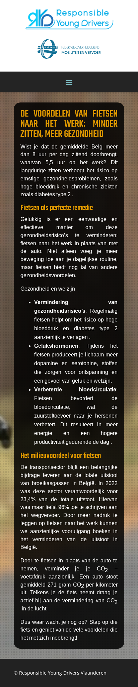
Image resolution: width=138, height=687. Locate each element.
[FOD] (69, 60)
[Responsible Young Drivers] (69, 31)
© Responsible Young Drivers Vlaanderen (60, 673)
